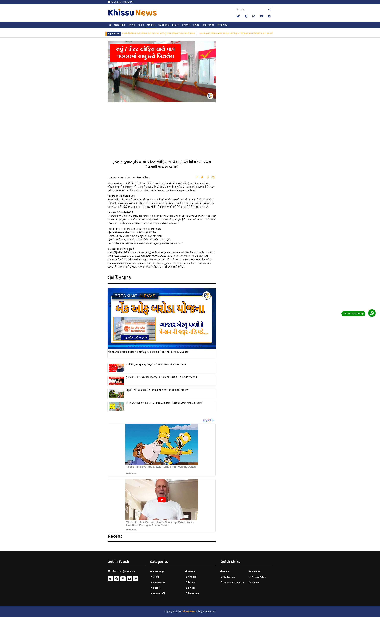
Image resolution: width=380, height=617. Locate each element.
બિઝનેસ (175, 25)
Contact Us (229, 577)
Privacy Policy (258, 577)
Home (226, 571)
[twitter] (238, 16)
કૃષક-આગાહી (208, 25)
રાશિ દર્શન (186, 25)
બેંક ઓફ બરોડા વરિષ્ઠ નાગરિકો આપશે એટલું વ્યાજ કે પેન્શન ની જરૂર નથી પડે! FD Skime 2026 (148, 352)
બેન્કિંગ (141, 25)
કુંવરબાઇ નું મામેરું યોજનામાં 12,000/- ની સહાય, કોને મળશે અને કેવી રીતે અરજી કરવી (161, 377)
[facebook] (246, 16)
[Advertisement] (197, 133)
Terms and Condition (233, 582)
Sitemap (255, 582)
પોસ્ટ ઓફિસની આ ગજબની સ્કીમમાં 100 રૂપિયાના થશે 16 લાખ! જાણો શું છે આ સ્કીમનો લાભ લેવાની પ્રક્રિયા (125, 33)
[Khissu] (269, 16)
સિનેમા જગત (222, 25)
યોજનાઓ (151, 25)
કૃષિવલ (196, 25)
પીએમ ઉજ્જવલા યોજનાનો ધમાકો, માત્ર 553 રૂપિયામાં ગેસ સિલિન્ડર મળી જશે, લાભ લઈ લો (164, 403)
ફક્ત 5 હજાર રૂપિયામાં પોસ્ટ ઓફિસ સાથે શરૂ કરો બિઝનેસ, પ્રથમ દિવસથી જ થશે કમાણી (211, 33)
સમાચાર (131, 25)
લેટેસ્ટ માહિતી (119, 25)
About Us (256, 571)
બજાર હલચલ (163, 25)
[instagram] (254, 16)
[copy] (213, 177)
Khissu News (189, 611)
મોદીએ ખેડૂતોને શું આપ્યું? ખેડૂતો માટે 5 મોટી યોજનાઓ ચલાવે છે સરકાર (156, 364)
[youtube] (262, 16)
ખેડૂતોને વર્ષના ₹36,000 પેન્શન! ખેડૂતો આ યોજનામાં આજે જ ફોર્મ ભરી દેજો (157, 390)
